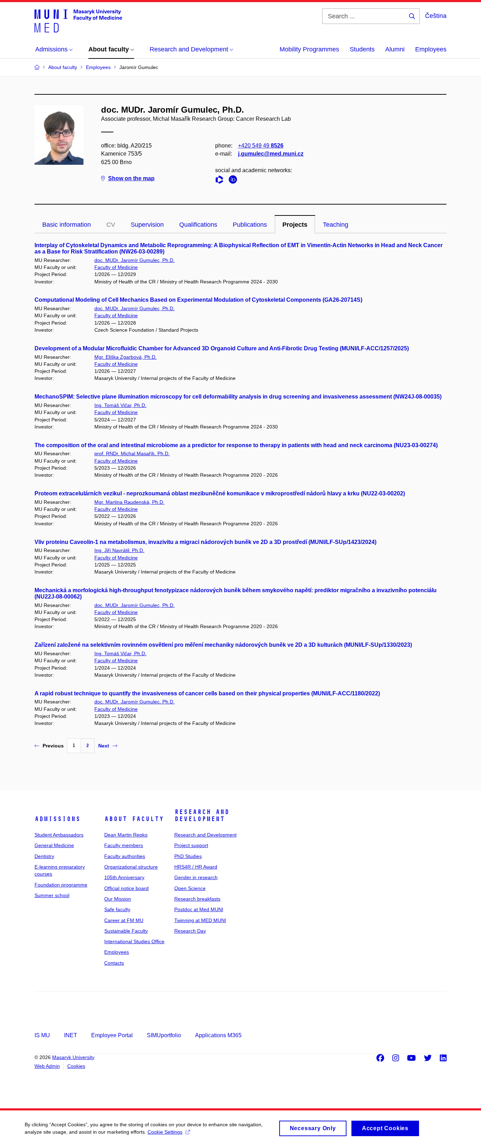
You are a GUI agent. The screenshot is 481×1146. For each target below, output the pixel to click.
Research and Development (201, 815)
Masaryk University (73, 1057)
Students (362, 49)
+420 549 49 (260, 146)
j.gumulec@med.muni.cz (271, 154)
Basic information (66, 224)
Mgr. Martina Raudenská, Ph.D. (129, 502)
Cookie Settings (165, 1132)
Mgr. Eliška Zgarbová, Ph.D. (125, 357)
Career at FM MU (123, 920)
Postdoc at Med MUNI (198, 909)
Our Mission (117, 899)
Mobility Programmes (309, 49)
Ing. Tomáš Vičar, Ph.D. (120, 405)
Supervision (147, 224)
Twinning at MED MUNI (200, 920)
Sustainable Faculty (126, 931)
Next (103, 746)
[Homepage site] (78, 20)
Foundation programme (61, 885)
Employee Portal (112, 1035)
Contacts (114, 963)
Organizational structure (131, 867)
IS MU (42, 1035)
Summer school (52, 895)
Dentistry (44, 856)
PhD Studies (188, 856)
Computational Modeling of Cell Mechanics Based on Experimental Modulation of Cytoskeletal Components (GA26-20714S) (198, 300)
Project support (191, 845)
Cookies (76, 1066)
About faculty (134, 819)
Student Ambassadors (59, 835)
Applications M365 (218, 1035)
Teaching (335, 224)
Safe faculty (117, 909)
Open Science (190, 888)
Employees (430, 49)
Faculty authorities (124, 856)
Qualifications (198, 224)
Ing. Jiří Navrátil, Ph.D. (119, 550)
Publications (250, 224)
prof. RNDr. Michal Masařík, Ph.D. (132, 453)
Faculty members (123, 845)
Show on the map (131, 178)
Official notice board (126, 888)
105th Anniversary (124, 877)
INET (70, 1035)
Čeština (435, 15)
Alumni (395, 49)
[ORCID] (235, 181)
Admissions (57, 819)
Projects (294, 224)
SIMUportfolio (164, 1035)
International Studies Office (134, 941)
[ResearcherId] (221, 181)
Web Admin (47, 1066)
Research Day (190, 931)
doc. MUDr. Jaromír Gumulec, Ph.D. (134, 260)
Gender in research (196, 877)
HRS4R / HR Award (195, 867)
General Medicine (54, 845)
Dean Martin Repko (126, 835)
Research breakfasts (197, 899)
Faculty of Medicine (116, 267)
